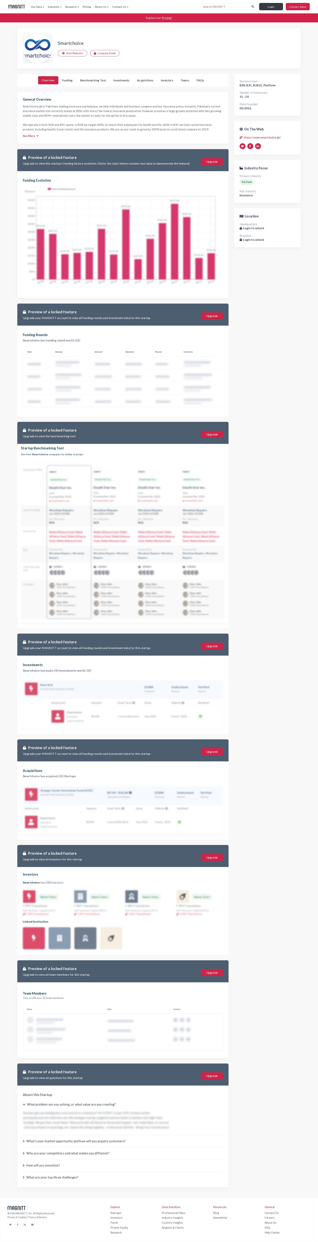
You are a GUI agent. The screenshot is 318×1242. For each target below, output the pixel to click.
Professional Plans (173, 1212)
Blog (216, 1212)
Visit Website (74, 53)
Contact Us (272, 1212)
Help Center (272, 1232)
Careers (270, 1217)
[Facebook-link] (18, 1224)
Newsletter (220, 1217)
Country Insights (172, 1222)
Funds (114, 1222)
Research (116, 1232)
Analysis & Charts (173, 1227)
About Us (270, 1222)
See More (29, 135)
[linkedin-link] (26, 1224)
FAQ (267, 1227)
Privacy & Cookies (17, 1217)
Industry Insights (172, 1217)
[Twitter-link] (11, 1224)
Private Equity (119, 1227)
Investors (116, 1217)
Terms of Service (38, 1217)
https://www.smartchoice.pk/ (262, 137)
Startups (115, 1212)
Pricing (87, 6)
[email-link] (32, 1224)
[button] (133, 702)
